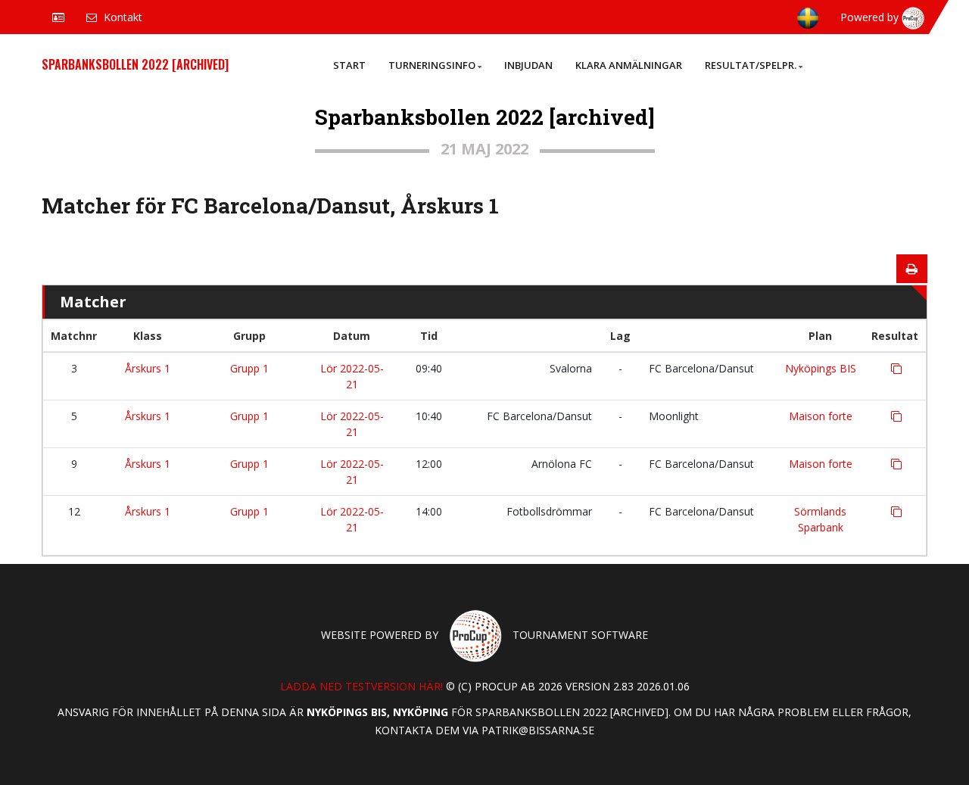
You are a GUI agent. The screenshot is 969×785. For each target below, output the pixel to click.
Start (349, 65)
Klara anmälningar (628, 65)
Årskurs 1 (147, 368)
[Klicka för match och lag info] (896, 368)
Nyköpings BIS (820, 368)
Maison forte (820, 416)
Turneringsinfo (431, 65)
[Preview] (911, 268)
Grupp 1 (249, 368)
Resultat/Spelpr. (750, 65)
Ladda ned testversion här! (361, 686)
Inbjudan (528, 65)
